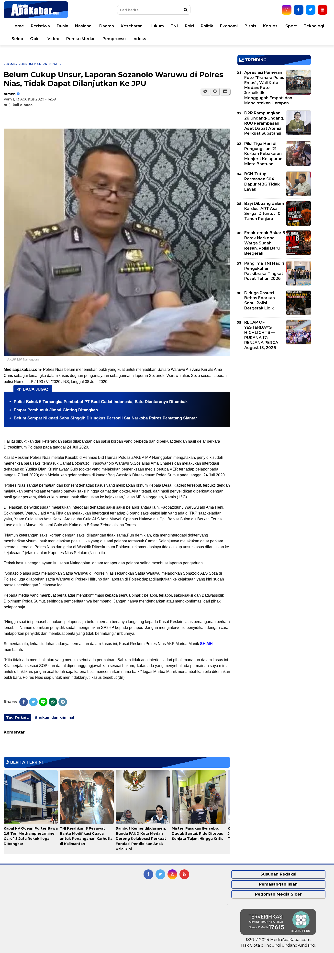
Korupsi (270, 26)
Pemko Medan (81, 38)
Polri (189, 26)
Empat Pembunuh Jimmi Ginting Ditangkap (56, 410)
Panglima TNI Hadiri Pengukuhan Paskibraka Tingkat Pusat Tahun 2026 (264, 271)
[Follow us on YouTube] (322, 10)
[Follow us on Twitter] (310, 10)
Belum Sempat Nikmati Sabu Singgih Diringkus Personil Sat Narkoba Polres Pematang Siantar (105, 418)
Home (17, 26)
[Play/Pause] (205, 91)
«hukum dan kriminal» (40, 64)
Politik (207, 26)
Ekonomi (229, 26)
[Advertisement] (274, 391)
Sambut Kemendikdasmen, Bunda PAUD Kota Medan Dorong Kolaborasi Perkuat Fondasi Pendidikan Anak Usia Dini (141, 838)
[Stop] (215, 91)
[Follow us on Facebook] (298, 10)
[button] (225, 91)
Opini (35, 38)
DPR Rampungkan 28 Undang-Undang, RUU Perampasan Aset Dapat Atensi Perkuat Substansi (264, 123)
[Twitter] (33, 702)
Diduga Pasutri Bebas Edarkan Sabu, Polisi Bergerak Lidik (259, 300)
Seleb (17, 38)
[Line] (43, 702)
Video (53, 38)
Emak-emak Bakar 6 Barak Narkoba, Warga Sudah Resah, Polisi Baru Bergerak (264, 242)
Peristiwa (40, 26)
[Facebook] (23, 702)
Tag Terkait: (17, 717)
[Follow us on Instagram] (286, 10)
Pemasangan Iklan (278, 884)
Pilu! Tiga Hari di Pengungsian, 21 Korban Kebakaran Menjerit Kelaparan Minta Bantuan (263, 153)
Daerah (106, 26)
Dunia (62, 26)
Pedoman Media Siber (278, 894)
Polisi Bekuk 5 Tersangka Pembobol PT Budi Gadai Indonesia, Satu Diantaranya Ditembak (101, 401)
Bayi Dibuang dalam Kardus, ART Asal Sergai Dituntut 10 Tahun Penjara (264, 211)
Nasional (83, 26)
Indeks (139, 38)
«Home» (11, 64)
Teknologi (314, 26)
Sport (291, 26)
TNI (174, 26)
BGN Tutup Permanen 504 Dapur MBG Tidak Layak (262, 181)
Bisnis (250, 26)
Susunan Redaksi (278, 874)
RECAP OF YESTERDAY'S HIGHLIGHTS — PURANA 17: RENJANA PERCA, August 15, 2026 (261, 335)
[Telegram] (62, 702)
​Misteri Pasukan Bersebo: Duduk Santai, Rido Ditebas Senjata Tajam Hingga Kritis (197, 833)
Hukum (156, 26)
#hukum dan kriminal (54, 717)
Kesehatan (132, 26)
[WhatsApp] (53, 702)
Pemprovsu (114, 38)
